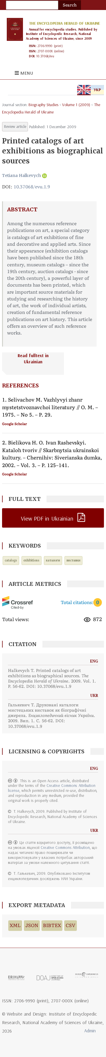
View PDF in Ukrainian (47, 518)
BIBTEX (52, 925)
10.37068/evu (45, 56)
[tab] (53, 363)
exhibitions (31, 560)
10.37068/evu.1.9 (32, 186)
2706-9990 (44, 46)
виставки (73, 560)
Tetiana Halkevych (21, 175)
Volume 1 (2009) (76, 104)
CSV (70, 925)
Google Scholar (14, 424)
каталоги (53, 560)
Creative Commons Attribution (65, 847)
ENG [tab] (84, 89)
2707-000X (45, 51)
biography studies (43, 104)
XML (15, 925)
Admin (90, 1030)
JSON (31, 925)
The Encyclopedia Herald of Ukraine (64, 23)
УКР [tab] (97, 89)
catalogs (11, 560)
